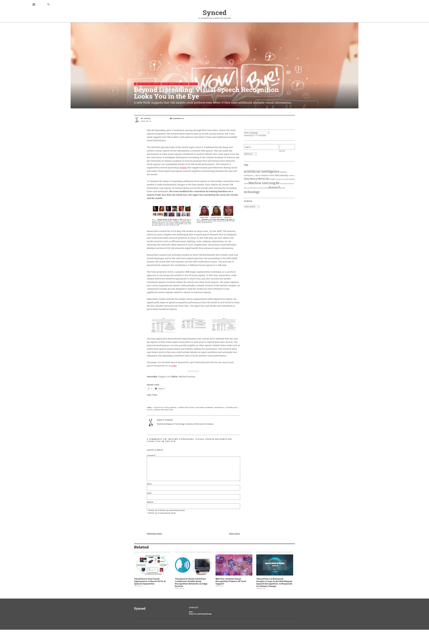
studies (183, 167)
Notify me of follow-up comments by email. (167, 510)
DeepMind (291, 175)
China (257, 175)
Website (150, 502)
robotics (283, 188)
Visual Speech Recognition (160, 409)
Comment (151, 455)
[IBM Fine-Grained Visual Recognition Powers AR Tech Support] (234, 565)
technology (231, 407)
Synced (214, 12)
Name (149, 483)
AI (135, 84)
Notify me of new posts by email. (162, 513)
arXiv (174, 365)
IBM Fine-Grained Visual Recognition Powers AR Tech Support (231, 581)
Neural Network (285, 183)
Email (149, 493)
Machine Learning (204, 407)
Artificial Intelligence (165, 407)
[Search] (49, 4)
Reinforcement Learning (260, 188)
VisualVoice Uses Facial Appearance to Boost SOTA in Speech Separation (150, 581)
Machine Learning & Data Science (175, 84)
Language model (280, 179)
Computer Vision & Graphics (149, 84)
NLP (251, 188)
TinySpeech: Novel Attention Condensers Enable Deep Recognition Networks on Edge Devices (191, 582)
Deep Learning (281, 175)
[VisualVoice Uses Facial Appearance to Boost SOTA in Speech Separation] (152, 565)
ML (278, 183)
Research (193, 84)
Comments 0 (178, 118)
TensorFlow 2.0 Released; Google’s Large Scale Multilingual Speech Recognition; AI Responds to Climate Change (274, 582)
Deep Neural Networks (256, 178)
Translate (262, 135)
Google (272, 179)
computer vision (186, 407)
